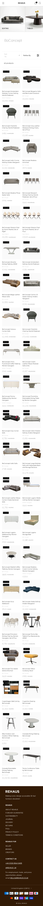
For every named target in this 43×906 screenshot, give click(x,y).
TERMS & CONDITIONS (14, 835)
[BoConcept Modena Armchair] (31, 148)
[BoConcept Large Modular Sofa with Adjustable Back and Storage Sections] (31, 451)
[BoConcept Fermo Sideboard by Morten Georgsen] (11, 384)
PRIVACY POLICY (12, 832)
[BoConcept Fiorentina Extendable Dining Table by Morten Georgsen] (31, 384)
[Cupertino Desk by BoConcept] (31, 689)
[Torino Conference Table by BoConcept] (31, 756)
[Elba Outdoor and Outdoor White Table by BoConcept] (11, 721)
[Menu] (3, 3)
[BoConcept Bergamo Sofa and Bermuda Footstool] (31, 79)
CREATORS (10, 852)
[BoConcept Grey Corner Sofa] (11, 418)
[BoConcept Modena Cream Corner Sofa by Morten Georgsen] (31, 554)
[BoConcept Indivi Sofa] (11, 451)
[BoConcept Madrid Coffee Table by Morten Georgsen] (11, 554)
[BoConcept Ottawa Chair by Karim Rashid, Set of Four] (31, 215)
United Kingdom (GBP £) (20, 888)
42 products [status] (9, 63)
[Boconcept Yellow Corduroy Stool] (31, 656)
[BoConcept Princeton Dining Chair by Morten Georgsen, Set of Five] (11, 622)
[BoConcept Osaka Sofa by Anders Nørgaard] (31, 589)
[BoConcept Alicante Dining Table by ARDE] (11, 249)
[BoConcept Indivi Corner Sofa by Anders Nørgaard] (11, 148)
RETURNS (9, 826)
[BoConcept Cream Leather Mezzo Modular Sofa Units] (31, 349)
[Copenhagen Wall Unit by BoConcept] (11, 689)
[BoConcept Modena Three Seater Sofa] (11, 180)
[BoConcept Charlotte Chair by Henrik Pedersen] (11, 113)
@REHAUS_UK (11, 868)
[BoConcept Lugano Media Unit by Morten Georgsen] (31, 485)
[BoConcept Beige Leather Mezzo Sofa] (11, 282)
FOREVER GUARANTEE (14, 813)
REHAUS (21, 3)
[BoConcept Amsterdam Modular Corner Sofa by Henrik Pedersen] (11, 79)
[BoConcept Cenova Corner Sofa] (11, 317)
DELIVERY (9, 822)
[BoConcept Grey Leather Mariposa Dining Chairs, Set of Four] (31, 113)
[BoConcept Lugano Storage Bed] (31, 520)
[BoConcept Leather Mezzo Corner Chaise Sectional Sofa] (11, 485)
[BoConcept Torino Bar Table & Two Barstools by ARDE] (31, 622)
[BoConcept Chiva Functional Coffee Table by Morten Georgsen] (11, 349)
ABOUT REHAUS (12, 810)
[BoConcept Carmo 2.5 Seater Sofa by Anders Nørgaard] (31, 282)
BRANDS (9, 849)
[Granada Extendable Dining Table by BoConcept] (11, 756)
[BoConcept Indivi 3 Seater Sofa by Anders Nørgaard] (31, 418)
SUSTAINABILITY (12, 816)
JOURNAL (9, 819)
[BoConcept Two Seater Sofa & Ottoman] (11, 656)
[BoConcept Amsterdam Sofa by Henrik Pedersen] (31, 249)
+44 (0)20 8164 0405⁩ (14, 863)
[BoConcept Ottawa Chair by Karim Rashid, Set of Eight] (11, 215)
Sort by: (5, 55)
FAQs (8, 829)
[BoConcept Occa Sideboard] (11, 589)
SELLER (8, 846)
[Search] (40, 3)
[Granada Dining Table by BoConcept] (31, 721)
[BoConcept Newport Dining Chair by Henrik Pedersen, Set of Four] (31, 180)
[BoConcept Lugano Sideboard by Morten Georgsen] (11, 520)
